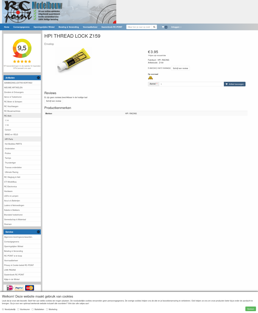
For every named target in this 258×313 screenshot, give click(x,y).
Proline (8, 153)
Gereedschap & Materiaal (15, 219)
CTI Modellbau (10, 181)
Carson (8, 129)
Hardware (8, 191)
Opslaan (250, 308)
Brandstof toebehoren (13, 214)
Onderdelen (10, 148)
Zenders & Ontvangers (14, 92)
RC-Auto (7, 115)
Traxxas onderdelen (13, 167)
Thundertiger (10, 162)
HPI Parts (9, 139)
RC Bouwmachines (12, 111)
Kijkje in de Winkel (11, 279)
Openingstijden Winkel (13, 246)
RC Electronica (10, 186)
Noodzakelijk (10, 309)
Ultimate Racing (11, 172)
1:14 (7, 120)
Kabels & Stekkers (12, 210)
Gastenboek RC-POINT (14, 274)
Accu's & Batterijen (12, 200)
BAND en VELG (11, 134)
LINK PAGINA (10, 269)
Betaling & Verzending (13, 251)
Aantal (153, 84)
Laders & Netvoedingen (14, 205)
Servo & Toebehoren (13, 97)
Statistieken (39, 309)
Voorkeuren (25, 309)
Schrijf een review (180, 68)
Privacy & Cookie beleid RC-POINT (19, 265)
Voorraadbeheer (11, 260)
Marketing (53, 309)
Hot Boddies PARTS (13, 143)
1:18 (7, 125)
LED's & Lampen (11, 195)
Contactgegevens (11, 241)
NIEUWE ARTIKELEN (13, 87)
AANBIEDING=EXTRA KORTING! (18, 82)
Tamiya (8, 158)
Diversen (8, 224)
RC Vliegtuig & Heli (12, 177)
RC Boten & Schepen (13, 101)
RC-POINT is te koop (13, 255)
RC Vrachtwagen (11, 106)
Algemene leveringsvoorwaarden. (18, 237)
